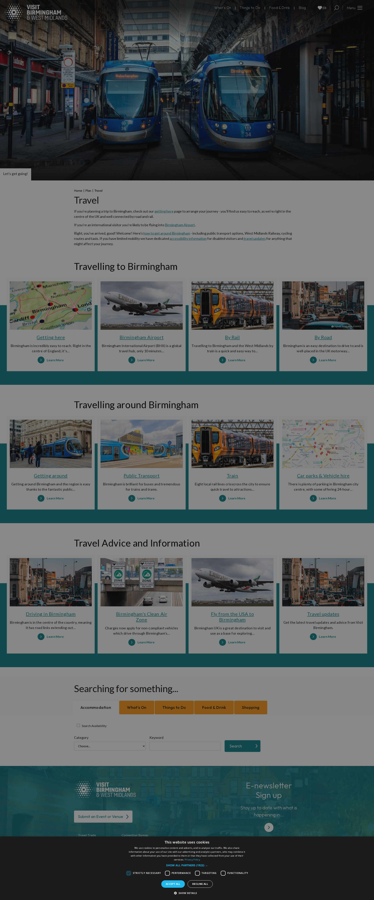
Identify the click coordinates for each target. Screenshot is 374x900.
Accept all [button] (173, 884)
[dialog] (187, 868)
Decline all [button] (200, 884)
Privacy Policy (192, 859)
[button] (187, 865)
